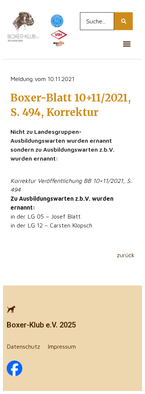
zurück (126, 255)
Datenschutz (23, 346)
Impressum (62, 346)
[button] (126, 44)
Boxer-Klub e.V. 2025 (41, 324)
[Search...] (123, 21)
